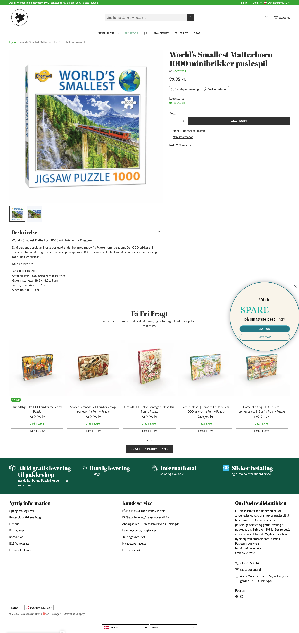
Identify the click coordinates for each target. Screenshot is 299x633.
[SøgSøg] (190, 17)
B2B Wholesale (19, 543)
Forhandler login (20, 550)
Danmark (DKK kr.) (277, 2)
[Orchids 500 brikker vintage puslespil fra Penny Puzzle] (149, 368)
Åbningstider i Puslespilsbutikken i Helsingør (150, 524)
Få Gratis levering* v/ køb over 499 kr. (146, 517)
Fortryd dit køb (131, 550)
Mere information (183, 136)
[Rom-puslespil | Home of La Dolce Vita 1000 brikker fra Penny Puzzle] (206, 368)
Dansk (256, 2)
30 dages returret (133, 537)
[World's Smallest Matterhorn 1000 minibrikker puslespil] (86, 126)
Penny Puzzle (81, 2)
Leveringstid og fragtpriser (139, 530)
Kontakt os (16, 537)
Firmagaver (16, 530)
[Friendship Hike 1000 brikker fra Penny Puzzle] (37, 368)
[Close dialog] (295, 286)
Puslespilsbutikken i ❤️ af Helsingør (40, 613)
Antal (172, 113)
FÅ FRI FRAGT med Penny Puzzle (143, 511)
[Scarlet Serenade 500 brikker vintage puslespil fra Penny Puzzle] (93, 368)
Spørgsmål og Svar (21, 511)
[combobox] (125, 627)
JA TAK (264, 329)
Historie (14, 524)
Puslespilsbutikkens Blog (25, 517)
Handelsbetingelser (134, 543)
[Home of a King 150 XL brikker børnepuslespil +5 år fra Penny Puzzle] (262, 368)
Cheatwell (179, 71)
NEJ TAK (264, 337)
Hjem (12, 42)
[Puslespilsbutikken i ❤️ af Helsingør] (19, 17)
